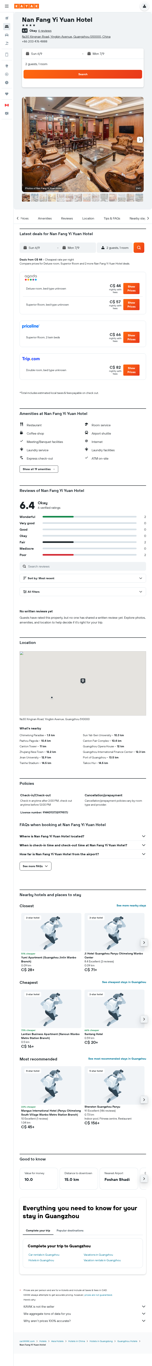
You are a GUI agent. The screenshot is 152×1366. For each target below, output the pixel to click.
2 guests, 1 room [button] (36, 64)
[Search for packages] (7, 43)
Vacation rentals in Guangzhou (102, 1260)
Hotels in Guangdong (101, 1341)
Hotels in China (76, 1341)
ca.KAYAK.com (27, 1341)
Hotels (43, 1341)
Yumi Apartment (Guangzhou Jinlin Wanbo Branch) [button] (48, 959)
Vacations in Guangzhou (98, 1254)
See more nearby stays (131, 905)
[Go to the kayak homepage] (26, 6)
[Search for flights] (7, 18)
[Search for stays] (7, 27)
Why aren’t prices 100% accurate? (47, 1321)
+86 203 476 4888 (34, 41)
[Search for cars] (7, 35)
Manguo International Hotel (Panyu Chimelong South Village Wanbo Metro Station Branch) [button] (51, 1112)
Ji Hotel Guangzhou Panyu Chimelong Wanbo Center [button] (114, 955)
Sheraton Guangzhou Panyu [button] (102, 1106)
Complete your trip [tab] (38, 1230)
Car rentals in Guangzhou (43, 1254)
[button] (6, 6)
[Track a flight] (7, 74)
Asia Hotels (57, 1341)
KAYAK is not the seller (39, 1306)
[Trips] (7, 94)
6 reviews (44, 31)
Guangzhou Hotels (127, 1341)
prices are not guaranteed (98, 1294)
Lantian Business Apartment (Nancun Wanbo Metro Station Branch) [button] (50, 1036)
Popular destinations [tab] (70, 1230)
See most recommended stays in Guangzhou (117, 1058)
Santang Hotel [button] (94, 1034)
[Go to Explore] (7, 66)
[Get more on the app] (7, 55)
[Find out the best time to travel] (7, 83)
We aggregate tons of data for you (47, 1314)
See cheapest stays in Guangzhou (124, 982)
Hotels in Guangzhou (41, 1260)
